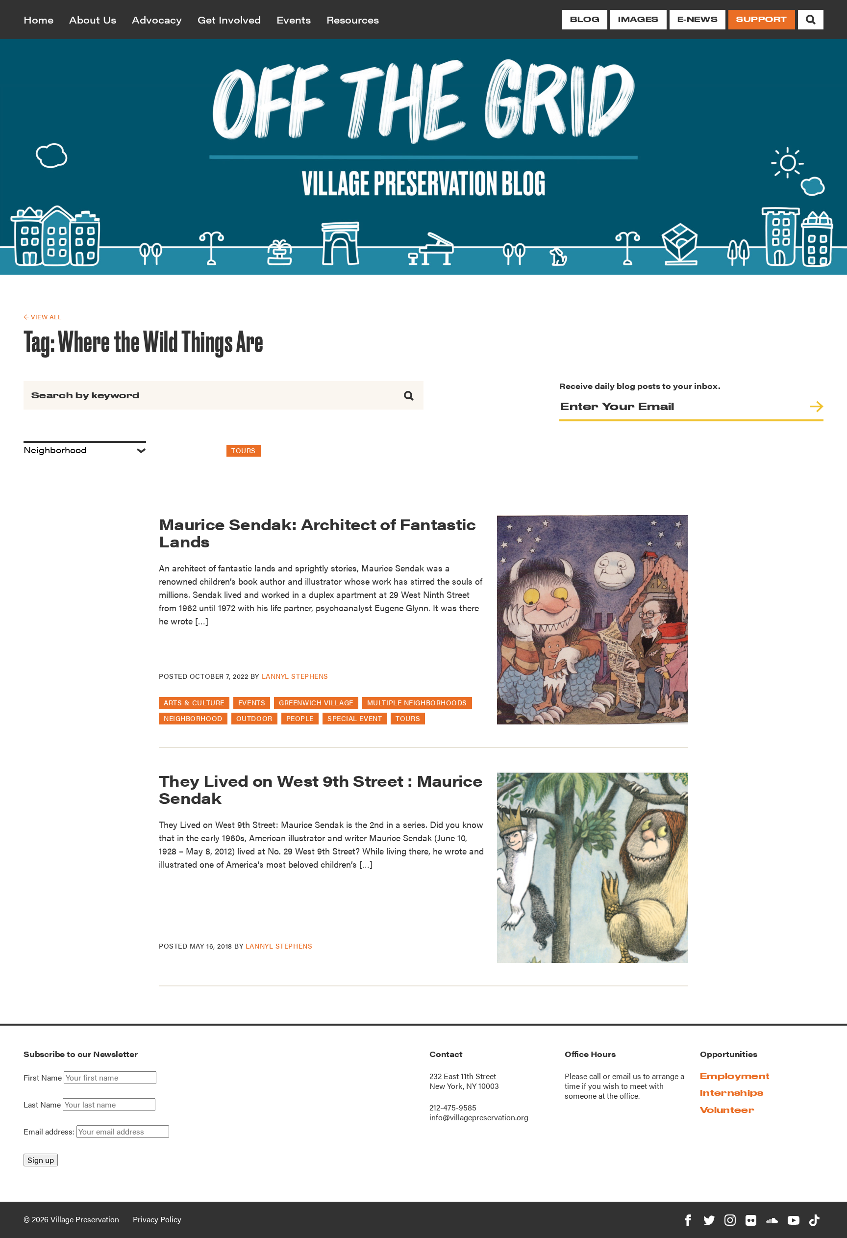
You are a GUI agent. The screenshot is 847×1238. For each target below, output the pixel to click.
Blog (584, 19)
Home (38, 19)
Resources (352, 19)
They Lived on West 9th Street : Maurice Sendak (320, 788)
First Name (43, 1078)
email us (626, 1076)
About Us (92, 19)
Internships (732, 1092)
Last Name (42, 1104)
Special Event (354, 718)
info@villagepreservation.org (478, 1117)
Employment (735, 1076)
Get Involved (229, 19)
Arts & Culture (194, 702)
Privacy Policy (157, 1219)
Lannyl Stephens (295, 676)
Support (761, 19)
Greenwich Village (316, 702)
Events (293, 19)
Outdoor (254, 718)
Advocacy (157, 19)
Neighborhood (193, 718)
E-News (697, 19)
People (300, 718)
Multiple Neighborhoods (417, 702)
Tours (243, 450)
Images (638, 19)
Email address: (50, 1131)
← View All (42, 316)
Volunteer (727, 1109)
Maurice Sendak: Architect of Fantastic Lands (317, 532)
